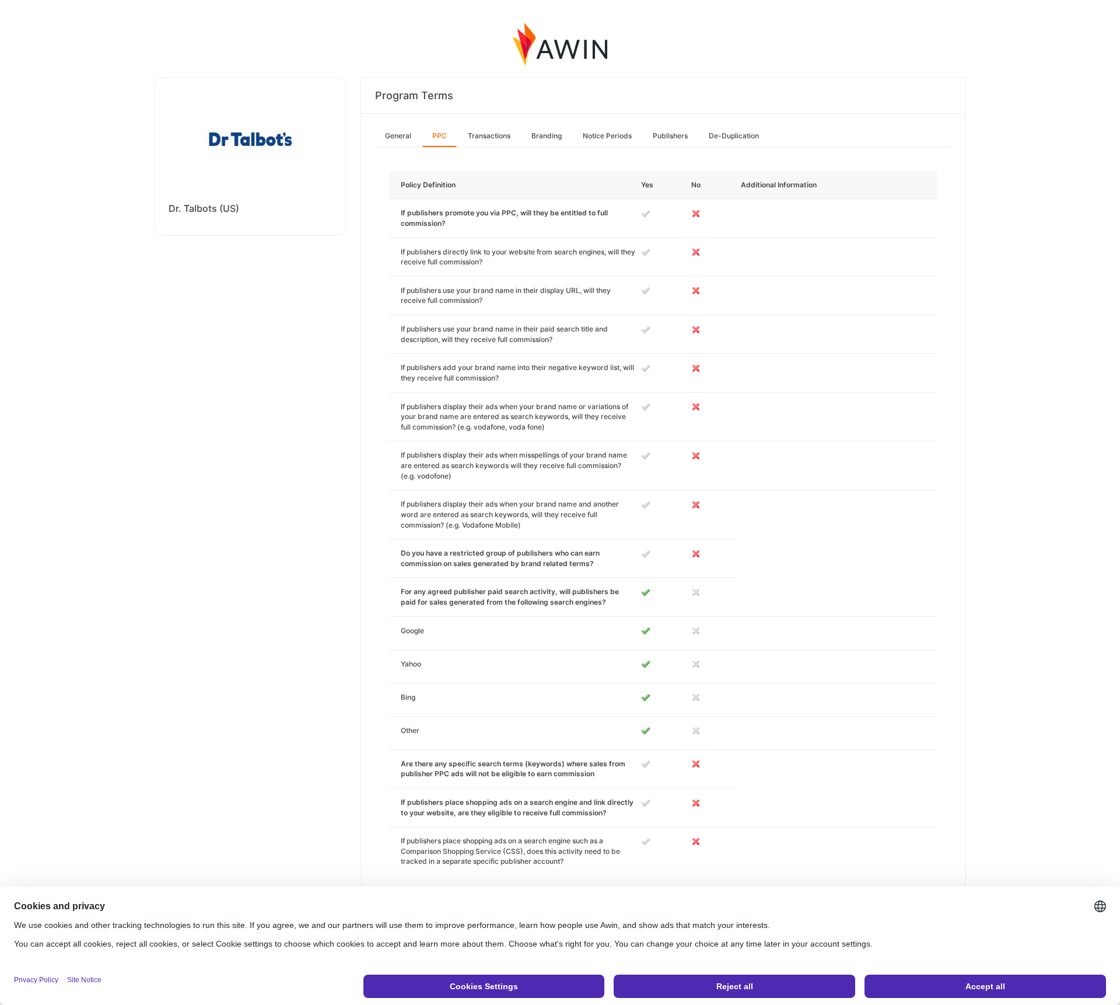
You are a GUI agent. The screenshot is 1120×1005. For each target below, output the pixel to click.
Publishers (670, 135)
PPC (439, 135)
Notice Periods (607, 135)
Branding (546, 135)
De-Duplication (734, 135)
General (398, 135)
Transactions (489, 135)
